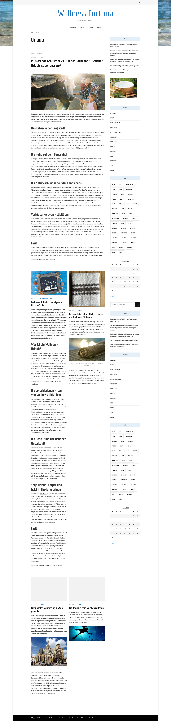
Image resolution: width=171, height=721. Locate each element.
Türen (113, 247)
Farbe (122, 194)
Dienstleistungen (115, 123)
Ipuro (127, 204)
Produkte (82, 27)
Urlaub (42, 57)
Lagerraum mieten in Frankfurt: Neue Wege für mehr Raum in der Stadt (123, 46)
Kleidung (114, 209)
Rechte (129, 223)
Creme (113, 189)
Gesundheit (113, 137)
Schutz (114, 233)
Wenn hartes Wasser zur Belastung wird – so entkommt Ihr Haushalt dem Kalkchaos (124, 71)
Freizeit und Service (115, 132)
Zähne (121, 252)
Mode (111, 156)
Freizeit (114, 199)
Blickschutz (129, 184)
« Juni (112, 296)
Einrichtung (73, 27)
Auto (121, 184)
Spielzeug (114, 242)
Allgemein (113, 113)
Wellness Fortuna (85, 13)
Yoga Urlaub (43, 494)
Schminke (123, 228)
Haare (113, 204)
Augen (114, 184)
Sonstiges (115, 238)
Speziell (124, 238)
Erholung (114, 194)
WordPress (92, 718)
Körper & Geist (44, 298)
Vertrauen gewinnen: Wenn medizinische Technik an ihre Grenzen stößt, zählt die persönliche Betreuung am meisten (124, 53)
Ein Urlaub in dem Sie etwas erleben (86, 608)
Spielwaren (133, 238)
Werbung (129, 247)
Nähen (130, 213)
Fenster (130, 194)
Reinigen (114, 228)
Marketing (90, 27)
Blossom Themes (76, 718)
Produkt (135, 218)
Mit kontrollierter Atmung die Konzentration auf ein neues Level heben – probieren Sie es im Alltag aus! (124, 61)
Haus (120, 204)
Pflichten (126, 218)
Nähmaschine (115, 218)
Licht (122, 209)
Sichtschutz (123, 233)
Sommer (133, 233)
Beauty (112, 118)
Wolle (113, 252)
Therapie (132, 242)
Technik (99, 27)
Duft (120, 189)
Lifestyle (112, 146)
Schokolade (133, 228)
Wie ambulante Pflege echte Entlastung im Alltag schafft (124, 66)
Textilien (123, 242)
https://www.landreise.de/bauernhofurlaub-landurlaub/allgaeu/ (75, 161)
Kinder (135, 204)
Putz (122, 223)
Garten (122, 199)
